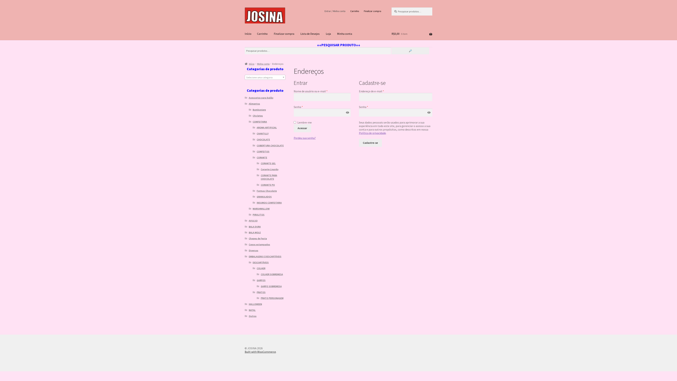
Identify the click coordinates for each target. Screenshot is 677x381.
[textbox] (265, 77)
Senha (305, 107)
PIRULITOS (258, 214)
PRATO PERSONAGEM (272, 298)
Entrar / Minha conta (335, 11)
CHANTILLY (263, 133)
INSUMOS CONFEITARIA (269, 202)
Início (248, 33)
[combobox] (265, 77)
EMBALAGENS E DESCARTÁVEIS (265, 256)
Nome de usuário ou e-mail (318, 91)
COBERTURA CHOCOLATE (270, 145)
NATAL (252, 310)
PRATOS (261, 292)
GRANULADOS (264, 196)
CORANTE (262, 157)
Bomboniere (259, 109)
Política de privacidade (372, 133)
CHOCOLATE (263, 139)
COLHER (261, 268)
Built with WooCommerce (260, 351)
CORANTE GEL (268, 163)
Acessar (302, 128)
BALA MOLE (255, 232)
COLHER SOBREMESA (272, 274)
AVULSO (253, 220)
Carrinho (354, 11)
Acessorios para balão (261, 97)
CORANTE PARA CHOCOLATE (269, 177)
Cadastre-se (370, 142)
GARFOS (261, 280)
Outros (253, 316)
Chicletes (258, 115)
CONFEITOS (263, 151)
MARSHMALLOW (261, 208)
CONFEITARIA (260, 121)
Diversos (253, 250)
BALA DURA (255, 226)
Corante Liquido (269, 169)
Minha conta (344, 33)
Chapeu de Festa (258, 238)
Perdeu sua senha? (305, 138)
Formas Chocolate (267, 190)
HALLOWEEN (255, 304)
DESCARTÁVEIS (261, 262)
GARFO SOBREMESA (271, 286)
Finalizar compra (372, 11)
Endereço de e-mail (378, 91)
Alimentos (254, 103)
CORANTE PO (268, 184)
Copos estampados (259, 244)
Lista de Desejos (310, 33)
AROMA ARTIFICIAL (267, 127)
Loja (328, 33)
